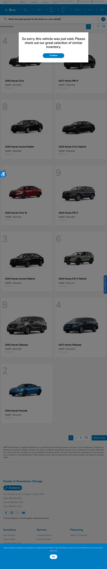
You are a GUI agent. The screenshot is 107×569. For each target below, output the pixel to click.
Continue (53, 55)
